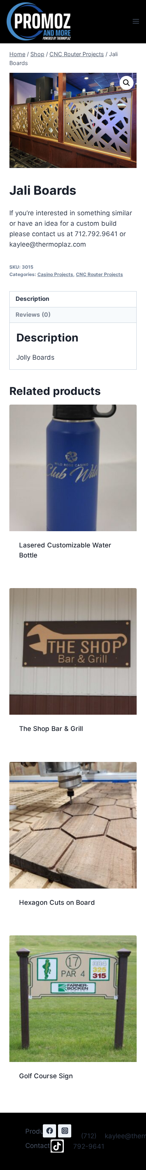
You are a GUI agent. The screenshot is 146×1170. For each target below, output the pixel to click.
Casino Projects (55, 274)
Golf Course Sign (46, 1076)
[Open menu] (135, 21)
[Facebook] (49, 1130)
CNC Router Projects (99, 274)
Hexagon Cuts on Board (57, 902)
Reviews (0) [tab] (33, 314)
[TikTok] (57, 1146)
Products (39, 1131)
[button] (127, 83)
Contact (37, 1145)
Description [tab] (32, 298)
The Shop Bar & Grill (51, 729)
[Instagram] (64, 1130)
